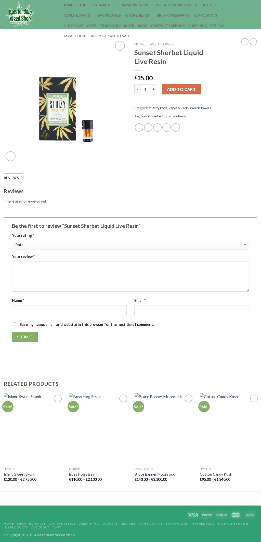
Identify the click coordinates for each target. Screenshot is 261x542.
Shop (81, 5)
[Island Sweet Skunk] (33, 429)
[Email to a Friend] (157, 127)
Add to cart (181, 89)
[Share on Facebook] (139, 127)
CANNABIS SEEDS (133, 5)
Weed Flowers (162, 44)
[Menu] (254, 14)
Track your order (117, 26)
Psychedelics (136, 15)
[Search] (245, 14)
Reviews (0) (13, 178)
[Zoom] (11, 156)
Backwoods (109, 15)
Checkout (73, 26)
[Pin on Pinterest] (166, 127)
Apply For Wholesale (110, 36)
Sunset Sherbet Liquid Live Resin (163, 116)
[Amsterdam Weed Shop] (29, 14)
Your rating (23, 235)
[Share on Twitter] (148, 127)
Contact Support (168, 26)
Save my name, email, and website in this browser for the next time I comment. (87, 324)
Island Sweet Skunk (19, 474)
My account (75, 36)
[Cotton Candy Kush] (229, 429)
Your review (23, 256)
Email (140, 300)
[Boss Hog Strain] (99, 429)
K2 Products (205, 15)
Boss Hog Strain (82, 474)
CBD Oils (208, 5)
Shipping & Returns (206, 26)
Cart (91, 26)
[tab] (13, 178)
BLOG (142, 26)
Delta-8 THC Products (176, 5)
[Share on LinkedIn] (176, 127)
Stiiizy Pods (159, 108)
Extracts (103, 5)
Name (18, 300)
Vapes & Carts (77, 15)
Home (67, 5)
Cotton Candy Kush (216, 474)
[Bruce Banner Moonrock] (164, 429)
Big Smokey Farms (173, 15)
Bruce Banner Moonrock (155, 474)
